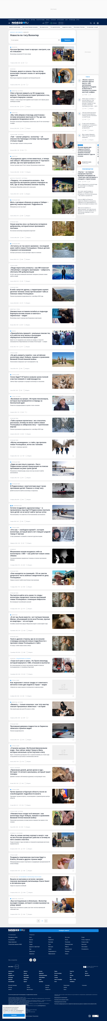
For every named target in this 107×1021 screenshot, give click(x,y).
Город (30, 944)
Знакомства (21, 19)
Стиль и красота (85, 939)
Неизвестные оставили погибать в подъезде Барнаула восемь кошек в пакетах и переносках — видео (29, 313)
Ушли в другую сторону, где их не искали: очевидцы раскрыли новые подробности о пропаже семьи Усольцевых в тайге (28, 641)
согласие (8, 1012)
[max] (34, 960)
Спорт (83, 937)
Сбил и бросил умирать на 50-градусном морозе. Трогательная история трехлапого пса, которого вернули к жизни (30, 95)
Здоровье (31, 953)
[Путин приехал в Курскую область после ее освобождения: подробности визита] (63, 796)
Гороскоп (53, 19)
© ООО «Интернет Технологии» (31, 1016)
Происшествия (69, 944)
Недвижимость (12, 19)
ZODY (66, 19)
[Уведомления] (94, 23)
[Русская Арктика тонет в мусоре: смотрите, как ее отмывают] (63, 54)
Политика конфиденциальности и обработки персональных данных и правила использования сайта (75, 1003)
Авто (30, 937)
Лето (49, 944)
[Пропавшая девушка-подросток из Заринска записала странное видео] (63, 730)
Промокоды (72, 19)
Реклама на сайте (12, 937)
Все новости (19, 32)
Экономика (84, 946)
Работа (67, 946)
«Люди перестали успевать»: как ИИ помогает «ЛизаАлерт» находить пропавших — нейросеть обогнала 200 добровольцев (30, 270)
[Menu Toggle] (9, 23)
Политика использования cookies (61, 999)
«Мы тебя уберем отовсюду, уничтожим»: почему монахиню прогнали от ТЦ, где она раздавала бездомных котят (28, 117)
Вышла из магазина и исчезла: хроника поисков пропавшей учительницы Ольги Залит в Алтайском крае (29, 881)
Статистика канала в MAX (15, 944)
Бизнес (31, 939)
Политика (67, 942)
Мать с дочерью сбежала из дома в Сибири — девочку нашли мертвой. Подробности (29, 203)
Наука (49, 949)
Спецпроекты (85, 949)
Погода (28, 19)
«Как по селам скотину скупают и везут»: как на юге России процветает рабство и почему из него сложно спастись (30, 837)
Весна (30, 942)
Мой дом (50, 946)
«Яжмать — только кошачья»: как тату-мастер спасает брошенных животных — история (29, 705)
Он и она (67, 937)
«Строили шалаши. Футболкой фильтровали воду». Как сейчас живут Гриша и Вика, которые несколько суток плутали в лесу (28, 750)
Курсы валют (60, 19)
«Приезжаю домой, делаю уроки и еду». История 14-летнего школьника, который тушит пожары (30, 772)
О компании (11, 939)
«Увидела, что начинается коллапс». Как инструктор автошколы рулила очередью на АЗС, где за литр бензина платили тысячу (29, 182)
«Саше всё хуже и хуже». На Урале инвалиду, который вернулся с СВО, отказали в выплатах (30, 662)
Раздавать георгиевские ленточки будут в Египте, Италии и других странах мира (28, 858)
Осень (66, 939)
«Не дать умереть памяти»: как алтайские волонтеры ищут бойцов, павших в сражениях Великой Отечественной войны (29, 357)
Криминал (51, 939)
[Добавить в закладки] (73, 63)
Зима (49, 937)
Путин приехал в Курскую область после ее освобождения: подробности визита (28, 793)
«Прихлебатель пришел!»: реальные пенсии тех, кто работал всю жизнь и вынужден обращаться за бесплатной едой (30, 335)
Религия (67, 951)
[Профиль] (98, 23)
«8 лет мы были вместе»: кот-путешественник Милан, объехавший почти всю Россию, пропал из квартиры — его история (30, 619)
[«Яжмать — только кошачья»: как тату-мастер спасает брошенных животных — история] (63, 708)
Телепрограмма (40, 19)
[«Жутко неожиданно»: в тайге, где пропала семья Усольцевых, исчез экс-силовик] (63, 447)
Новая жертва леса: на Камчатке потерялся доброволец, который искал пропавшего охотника (28, 226)
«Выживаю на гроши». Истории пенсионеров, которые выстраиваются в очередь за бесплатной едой (29, 401)
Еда (30, 949)
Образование (51, 953)
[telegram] (30, 960)
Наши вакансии (12, 942)
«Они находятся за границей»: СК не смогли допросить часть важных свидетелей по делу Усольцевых (29, 575)
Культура (50, 942)
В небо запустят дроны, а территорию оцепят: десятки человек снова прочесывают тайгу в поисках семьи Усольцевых (29, 292)
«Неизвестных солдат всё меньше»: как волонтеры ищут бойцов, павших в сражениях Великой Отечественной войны (29, 816)
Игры (77, 19)
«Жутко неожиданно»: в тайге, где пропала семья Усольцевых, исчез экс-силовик (28, 443)
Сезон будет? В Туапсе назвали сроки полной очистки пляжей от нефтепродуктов (29, 378)
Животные (32, 951)
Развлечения (68, 949)
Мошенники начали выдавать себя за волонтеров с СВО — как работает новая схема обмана (29, 554)
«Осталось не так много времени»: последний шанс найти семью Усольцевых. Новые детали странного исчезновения (30, 248)
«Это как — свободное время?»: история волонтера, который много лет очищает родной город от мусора (30, 532)
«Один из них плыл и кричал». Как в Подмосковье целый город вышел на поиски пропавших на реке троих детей (29, 466)
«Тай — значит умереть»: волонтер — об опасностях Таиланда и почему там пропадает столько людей (29, 139)
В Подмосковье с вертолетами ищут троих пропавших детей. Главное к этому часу (28, 487)
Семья (66, 953)
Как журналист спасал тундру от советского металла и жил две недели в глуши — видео (29, 684)
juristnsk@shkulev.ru (42, 1005)
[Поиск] (91, 23)
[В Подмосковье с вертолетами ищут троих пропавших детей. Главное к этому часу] (63, 490)
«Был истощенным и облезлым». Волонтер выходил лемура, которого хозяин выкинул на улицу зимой (29, 903)
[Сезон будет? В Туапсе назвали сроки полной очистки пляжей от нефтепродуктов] (63, 381)
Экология (83, 944)
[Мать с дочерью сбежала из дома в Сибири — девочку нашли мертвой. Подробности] (63, 206)
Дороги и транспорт (34, 946)
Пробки (54, 23)
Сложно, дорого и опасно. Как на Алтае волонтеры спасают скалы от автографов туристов (27, 73)
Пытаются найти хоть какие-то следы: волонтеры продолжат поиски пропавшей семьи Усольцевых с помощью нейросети (28, 597)
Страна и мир (84, 942)
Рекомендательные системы (60, 1001)
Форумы (33, 19)
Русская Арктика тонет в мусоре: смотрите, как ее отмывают (30, 50)
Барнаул (12, 32)
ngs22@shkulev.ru (24, 1004)
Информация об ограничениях (60, 997)
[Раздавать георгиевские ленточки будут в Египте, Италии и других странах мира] (63, 861)
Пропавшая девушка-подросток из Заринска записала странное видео (29, 727)
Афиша (47, 19)
